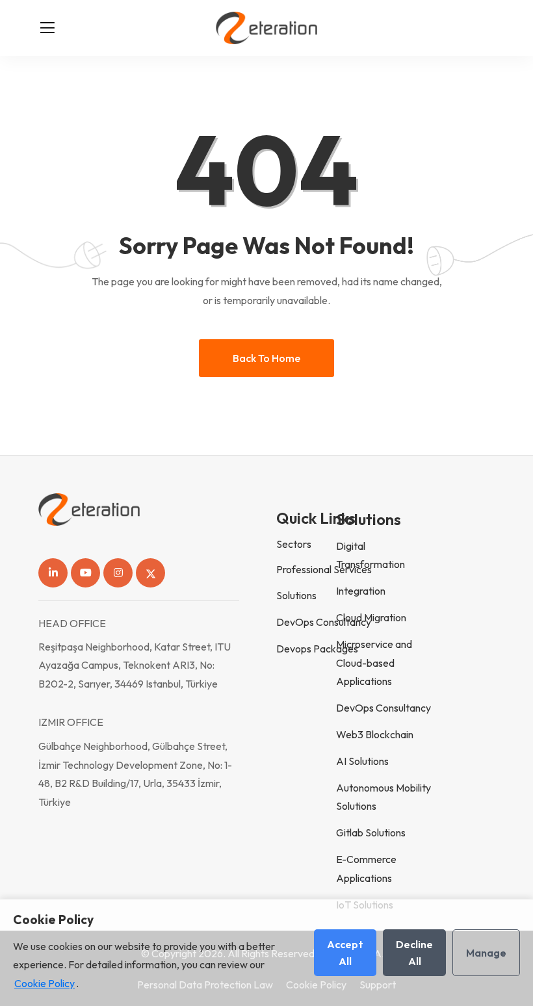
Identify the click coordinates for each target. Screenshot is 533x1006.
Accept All (345, 953)
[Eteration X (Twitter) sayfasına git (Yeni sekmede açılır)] (150, 572)
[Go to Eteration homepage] (266, 28)
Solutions (296, 595)
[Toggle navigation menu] (47, 28)
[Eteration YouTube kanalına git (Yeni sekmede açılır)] (85, 572)
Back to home (266, 358)
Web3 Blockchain (374, 734)
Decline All (414, 953)
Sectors (293, 543)
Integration (360, 590)
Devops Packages (317, 648)
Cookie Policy (44, 983)
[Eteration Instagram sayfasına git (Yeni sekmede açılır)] (118, 572)
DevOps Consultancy (323, 621)
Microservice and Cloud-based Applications (374, 663)
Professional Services (324, 569)
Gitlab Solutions (371, 832)
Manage (486, 952)
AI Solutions (362, 760)
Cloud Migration (371, 617)
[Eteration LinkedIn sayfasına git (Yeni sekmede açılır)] (53, 572)
